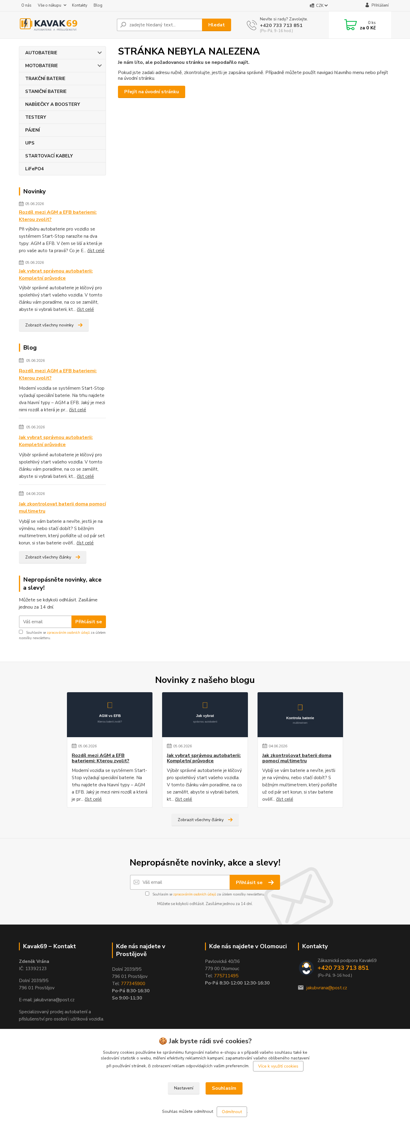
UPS (30, 143)
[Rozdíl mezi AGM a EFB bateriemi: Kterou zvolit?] (109, 714)
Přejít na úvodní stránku (151, 91)
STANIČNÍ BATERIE (46, 91)
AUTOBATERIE (41, 53)
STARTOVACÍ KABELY (49, 156)
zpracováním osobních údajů (68, 632)
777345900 (133, 984)
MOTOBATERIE (41, 66)
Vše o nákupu (49, 5)
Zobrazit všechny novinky (49, 325)
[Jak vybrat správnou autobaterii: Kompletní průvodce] (205, 714)
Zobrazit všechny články (48, 557)
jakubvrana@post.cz (326, 988)
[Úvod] (65, 24)
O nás (26, 5)
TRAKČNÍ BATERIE (45, 79)
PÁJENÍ (32, 130)
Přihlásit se (88, 621)
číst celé (95, 251)
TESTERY (35, 117)
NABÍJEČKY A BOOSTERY (52, 104)
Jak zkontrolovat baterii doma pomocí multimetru (62, 507)
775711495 (226, 976)
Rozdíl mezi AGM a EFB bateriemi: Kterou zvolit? (58, 216)
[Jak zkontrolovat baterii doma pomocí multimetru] (300, 714)
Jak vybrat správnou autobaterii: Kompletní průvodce (56, 275)
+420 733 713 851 (281, 25)
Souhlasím (224, 1088)
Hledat (216, 25)
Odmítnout (232, 1112)
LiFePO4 (34, 169)
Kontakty (79, 5)
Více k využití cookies (278, 1066)
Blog (98, 5)
